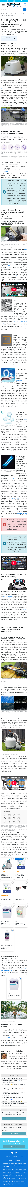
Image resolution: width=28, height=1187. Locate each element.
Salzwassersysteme (13, 266)
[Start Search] (24, 9)
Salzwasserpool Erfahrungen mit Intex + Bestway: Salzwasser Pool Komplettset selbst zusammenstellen (13, 1093)
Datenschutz (15, 1156)
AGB (22, 1156)
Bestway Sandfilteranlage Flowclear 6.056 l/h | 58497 (6, 875)
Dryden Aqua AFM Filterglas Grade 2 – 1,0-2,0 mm (6, 899)
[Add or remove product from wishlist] (12, 859)
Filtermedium (4, 89)
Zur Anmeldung (14, 1146)
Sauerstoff (19, 380)
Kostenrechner (14, 1133)
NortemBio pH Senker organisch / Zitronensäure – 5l (6, 923)
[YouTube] (14, 1)
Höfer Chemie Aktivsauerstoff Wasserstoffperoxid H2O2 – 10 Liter (20, 923)
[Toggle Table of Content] (13, 38)
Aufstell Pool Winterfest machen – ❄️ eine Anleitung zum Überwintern (12, 1081)
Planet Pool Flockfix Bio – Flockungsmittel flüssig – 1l (7, 947)
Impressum (7, 1156)
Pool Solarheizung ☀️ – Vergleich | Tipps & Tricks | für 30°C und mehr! (13, 1085)
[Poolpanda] (13, 4)
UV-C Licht (11, 478)
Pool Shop (3, 13)
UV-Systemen (15, 498)
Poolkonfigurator (5, 1037)
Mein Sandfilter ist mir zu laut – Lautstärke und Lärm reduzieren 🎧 (13, 1104)
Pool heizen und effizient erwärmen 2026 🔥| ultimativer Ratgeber (12, 1089)
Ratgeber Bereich (12, 1034)
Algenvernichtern (13, 276)
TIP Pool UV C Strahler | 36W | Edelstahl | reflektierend (20, 899)
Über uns (14, 1158)
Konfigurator (14, 1119)
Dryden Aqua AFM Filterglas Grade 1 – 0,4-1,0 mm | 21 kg (20, 875)
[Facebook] (7, 1)
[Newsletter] (21, 1)
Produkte (24, 1039)
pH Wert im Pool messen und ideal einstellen (12, 1078)
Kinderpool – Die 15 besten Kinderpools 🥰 (12, 1101)
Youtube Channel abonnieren (13, 1044)
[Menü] (3, 4)
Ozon (25, 419)
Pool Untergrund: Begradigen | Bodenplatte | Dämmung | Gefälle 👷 (12, 1098)
